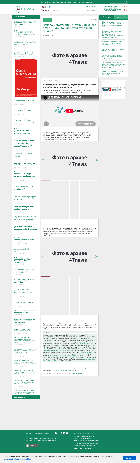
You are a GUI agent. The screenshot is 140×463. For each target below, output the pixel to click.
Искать (126, 2)
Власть (43, 2)
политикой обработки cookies (17, 459)
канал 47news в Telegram (64, 370)
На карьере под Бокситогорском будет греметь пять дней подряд (24, 121)
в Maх (75, 370)
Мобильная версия (43, 7)
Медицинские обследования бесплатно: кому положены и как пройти (112, 73)
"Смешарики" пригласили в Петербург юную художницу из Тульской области (24, 393)
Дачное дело (87, 2)
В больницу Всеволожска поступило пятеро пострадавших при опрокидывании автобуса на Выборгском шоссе (112, 34)
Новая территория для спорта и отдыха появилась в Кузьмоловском (25, 250)
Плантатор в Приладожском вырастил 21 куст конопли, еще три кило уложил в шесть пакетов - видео (113, 65)
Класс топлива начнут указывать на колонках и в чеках (24, 101)
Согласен (130, 458)
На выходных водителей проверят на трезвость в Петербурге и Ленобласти (24, 53)
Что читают (121, 17)
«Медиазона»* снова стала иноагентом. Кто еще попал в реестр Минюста (25, 43)
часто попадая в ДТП (87, 352)
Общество (72, 2)
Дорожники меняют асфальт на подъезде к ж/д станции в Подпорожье (25, 272)
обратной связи (77, 373)
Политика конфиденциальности (38, 437)
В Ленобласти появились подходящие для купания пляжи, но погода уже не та (24, 33)
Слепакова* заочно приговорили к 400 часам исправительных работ (23, 303)
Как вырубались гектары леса (73, 355)
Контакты (38, 433)
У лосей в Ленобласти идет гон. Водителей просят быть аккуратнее (112, 43)
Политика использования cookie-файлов (41, 440)
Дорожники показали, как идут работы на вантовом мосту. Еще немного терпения (25, 363)
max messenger (50, 7)
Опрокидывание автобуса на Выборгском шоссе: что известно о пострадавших (25, 219)
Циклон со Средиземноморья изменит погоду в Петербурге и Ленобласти (25, 199)
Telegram (64, 433)
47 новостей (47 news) (83, 433)
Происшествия (61, 2)
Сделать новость (50, 10)
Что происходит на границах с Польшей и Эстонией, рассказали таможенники (25, 111)
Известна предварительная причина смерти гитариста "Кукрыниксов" (112, 57)
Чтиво (79, 2)
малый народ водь (56, 355)
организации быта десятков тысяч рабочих (57, 350)
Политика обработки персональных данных (42, 438)
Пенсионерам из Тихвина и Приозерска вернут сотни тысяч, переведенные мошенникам (24, 188)
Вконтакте (61, 433)
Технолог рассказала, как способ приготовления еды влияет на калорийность (24, 373)
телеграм (48, 7)
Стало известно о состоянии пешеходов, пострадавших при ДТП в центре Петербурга (25, 353)
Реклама (47, 433)
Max (67, 433)
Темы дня (106, 17)
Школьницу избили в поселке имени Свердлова (113, 50)
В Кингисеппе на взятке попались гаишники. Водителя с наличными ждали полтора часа (113, 24)
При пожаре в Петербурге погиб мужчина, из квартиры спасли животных (24, 383)
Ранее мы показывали (86, 343)
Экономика (51, 2)
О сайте (29, 433)
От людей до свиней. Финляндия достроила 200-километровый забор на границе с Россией (24, 293)
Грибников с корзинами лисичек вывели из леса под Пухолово (24, 156)
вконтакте (45, 7)
